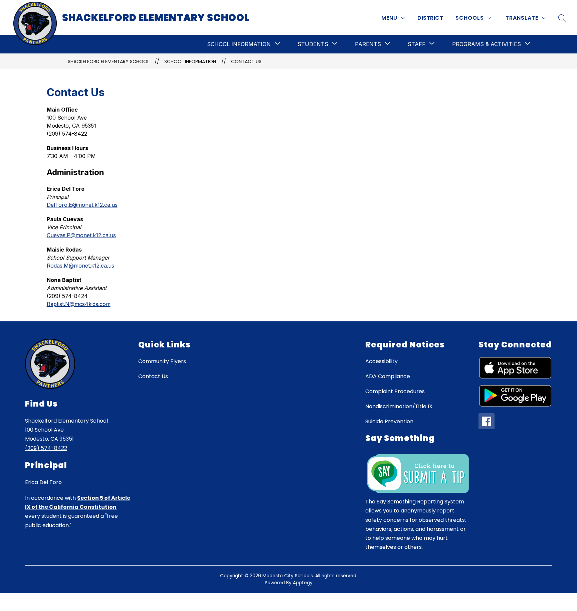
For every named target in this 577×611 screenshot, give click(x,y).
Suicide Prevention (389, 421)
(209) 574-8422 (46, 448)
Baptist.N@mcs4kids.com (79, 304)
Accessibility (381, 361)
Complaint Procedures (395, 391)
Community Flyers (162, 361)
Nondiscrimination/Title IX (398, 406)
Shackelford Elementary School (108, 61)
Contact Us (246, 61)
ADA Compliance (387, 376)
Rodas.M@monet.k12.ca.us (80, 265)
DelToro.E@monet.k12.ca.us (82, 204)
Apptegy (303, 582)
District (430, 18)
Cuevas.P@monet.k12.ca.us (81, 235)
